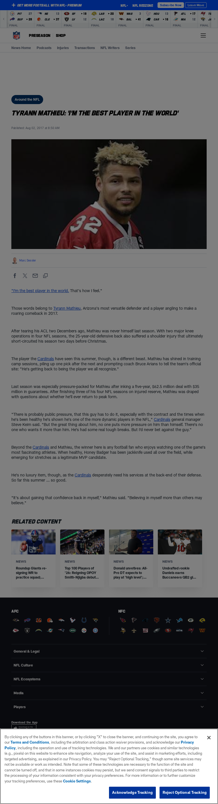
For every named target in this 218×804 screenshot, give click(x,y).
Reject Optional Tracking (185, 792)
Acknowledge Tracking (132, 792)
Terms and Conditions (30, 742)
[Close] (209, 737)
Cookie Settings (77, 781)
